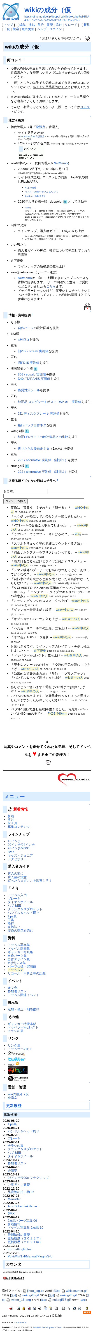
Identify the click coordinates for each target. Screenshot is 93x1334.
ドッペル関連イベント (23, 995)
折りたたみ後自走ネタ (33, 448)
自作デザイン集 (19, 959)
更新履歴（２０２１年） (25, 1242)
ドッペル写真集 (19, 945)
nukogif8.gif (68, 1295)
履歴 (49, 25)
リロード (71, 25)
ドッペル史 (15, 970)
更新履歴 (13, 1106)
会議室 (12, 1098)
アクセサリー (17, 859)
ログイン (55, 29)
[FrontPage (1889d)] (74, 779)
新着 (11, 816)
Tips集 (12, 916)
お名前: (9, 491)
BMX (11, 852)
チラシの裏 (15, 1031)
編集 (22, 25)
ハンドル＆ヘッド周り (23, 912)
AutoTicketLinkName (22, 1206)
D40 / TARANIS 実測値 (34, 378)
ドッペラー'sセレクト (23, 1027)
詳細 (57, 1291)
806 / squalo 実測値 (32, 374)
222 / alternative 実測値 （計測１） (43, 460)
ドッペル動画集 (19, 948)
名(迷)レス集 (17, 963)
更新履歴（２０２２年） (25, 1238)
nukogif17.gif (61, 1299)
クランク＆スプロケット (25, 909)
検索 (16, 29)
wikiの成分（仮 (47, 9)
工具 (11, 920)
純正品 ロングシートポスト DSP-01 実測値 (49, 402)
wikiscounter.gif (76, 1290)
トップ (8, 25)
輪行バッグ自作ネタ (32, 425)
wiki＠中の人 (19, 520)
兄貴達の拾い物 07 (21, 1192)
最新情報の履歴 (19, 1235)
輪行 (11, 923)
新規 (87, 25)
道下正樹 (40, 650)
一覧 (7, 29)
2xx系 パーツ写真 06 (22, 1220)
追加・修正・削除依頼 (23, 1009)
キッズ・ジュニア (20, 855)
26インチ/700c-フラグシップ (28, 1177)
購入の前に (15, 873)
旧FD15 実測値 (28, 362)
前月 (11, 819)
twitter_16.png (21, 1299)
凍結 (31, 25)
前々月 (12, 823)
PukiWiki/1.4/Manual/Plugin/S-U (30, 1256)
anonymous (20, 1322)
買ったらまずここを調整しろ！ (30, 880)
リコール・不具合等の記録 (27, 973)
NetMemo (61, 163)
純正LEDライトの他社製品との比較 (43, 437)
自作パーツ (26, 328)
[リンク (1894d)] (13, 1064)
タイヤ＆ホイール (20, 902)
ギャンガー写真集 (20, 952)
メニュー (14, 796)
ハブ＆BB (14, 905)
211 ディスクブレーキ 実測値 (38, 413)
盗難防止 (14, 927)
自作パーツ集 (17, 955)
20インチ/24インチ (21, 844)
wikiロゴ (23, 339)
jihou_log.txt (35, 1290)
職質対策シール (29, 390)
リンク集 (14, 1045)
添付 (59, 25)
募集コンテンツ (19, 826)
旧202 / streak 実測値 (33, 351)
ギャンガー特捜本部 (22, 1024)
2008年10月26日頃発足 (32, 136)
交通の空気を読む (20, 930)
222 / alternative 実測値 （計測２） (43, 471)
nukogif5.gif (30, 1295)
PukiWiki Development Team (47, 1327)
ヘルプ (41, 29)
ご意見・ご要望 (19, 1184)
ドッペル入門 (17, 895)
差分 (40, 25)
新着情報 (14, 1224)
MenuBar (14, 1199)
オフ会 (12, 987)
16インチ (14, 841)
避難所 (40, 127)
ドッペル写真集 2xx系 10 (25, 1227)
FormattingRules (19, 1249)
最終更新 (28, 29)
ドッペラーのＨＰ (20, 1049)
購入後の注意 (17, 877)
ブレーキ (14, 898)
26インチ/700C (18, 848)
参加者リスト (17, 991)
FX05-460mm (57, 713)
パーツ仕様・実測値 (22, 966)
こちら (51, 286)
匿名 (78, 534)
